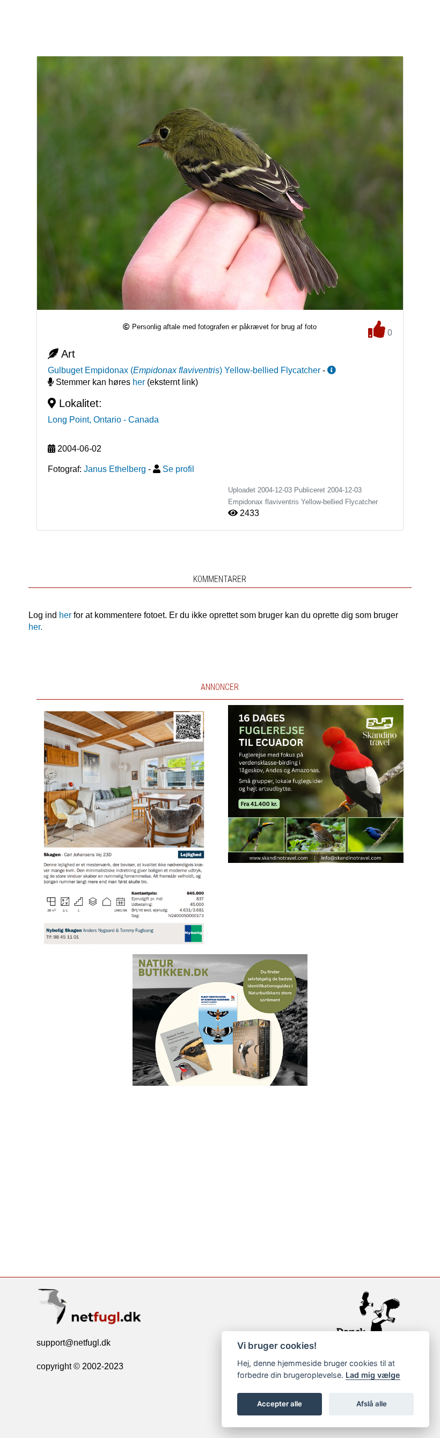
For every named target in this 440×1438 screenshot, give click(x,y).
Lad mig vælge (373, 1374)
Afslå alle (371, 1403)
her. (35, 626)
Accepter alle (279, 1403)
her (139, 382)
